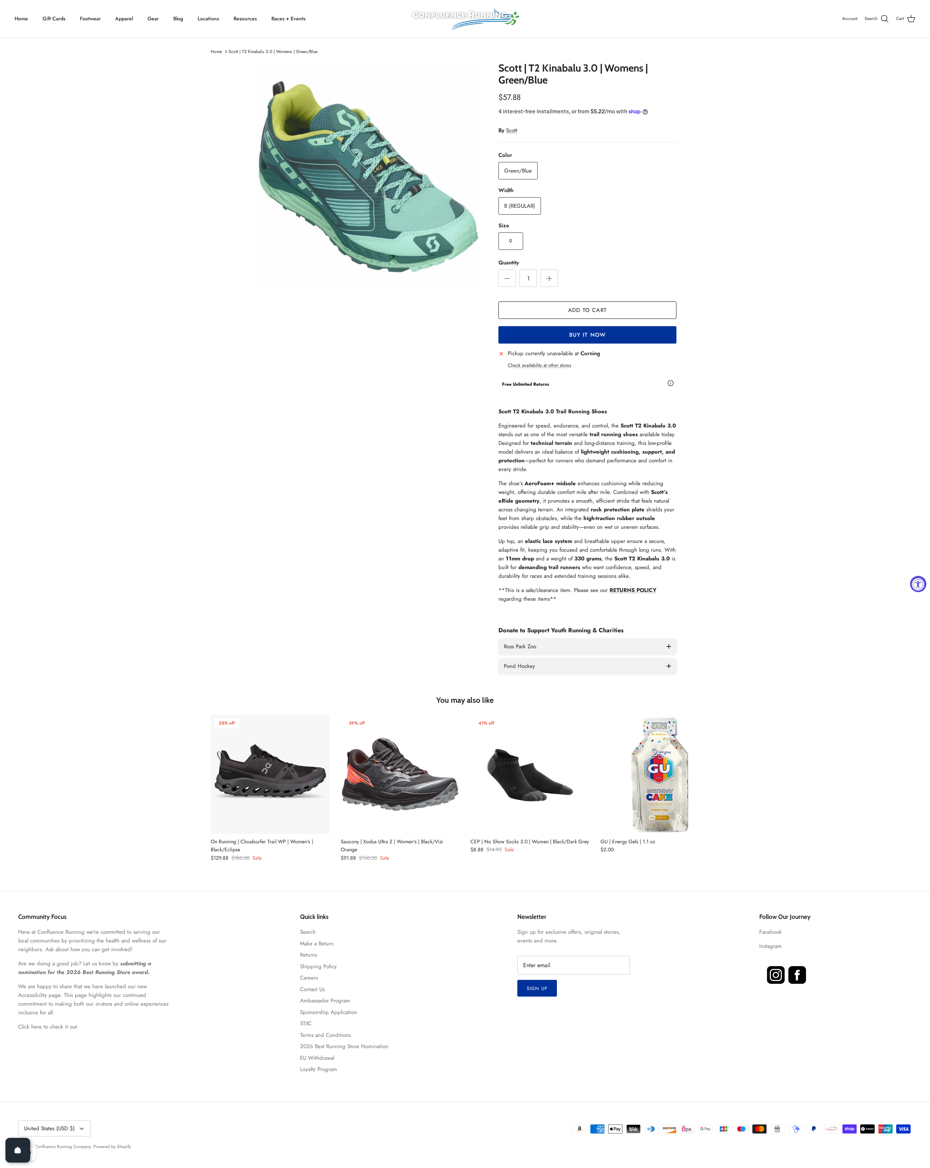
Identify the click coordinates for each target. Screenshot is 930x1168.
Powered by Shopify (112, 1146)
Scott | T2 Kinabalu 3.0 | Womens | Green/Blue (273, 51)
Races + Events (288, 18)
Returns (308, 955)
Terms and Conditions (325, 1035)
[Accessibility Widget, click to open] (918, 584)
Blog (178, 18)
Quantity (508, 263)
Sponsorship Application (328, 1012)
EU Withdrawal (317, 1058)
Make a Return (316, 944)
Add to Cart (587, 310)
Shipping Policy (318, 966)
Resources (245, 18)
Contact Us (312, 989)
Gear (153, 18)
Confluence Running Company (62, 1146)
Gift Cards (54, 18)
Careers (309, 978)
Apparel (124, 18)
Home (21, 18)
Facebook (770, 932)
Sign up (537, 988)
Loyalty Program (318, 1069)
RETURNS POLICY (633, 590)
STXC (306, 1023)
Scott (511, 130)
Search (308, 932)
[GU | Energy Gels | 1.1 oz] (660, 774)
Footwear (90, 18)
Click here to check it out (47, 1027)
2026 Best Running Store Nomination (344, 1046)
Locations (208, 18)
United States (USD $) (49, 1128)
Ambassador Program (325, 1001)
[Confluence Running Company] (465, 19)
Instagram (770, 946)
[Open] (17, 1150)
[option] (368, 176)
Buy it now (587, 335)
